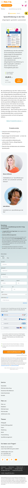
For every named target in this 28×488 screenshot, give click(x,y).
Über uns (3, 404)
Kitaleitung (3, 430)
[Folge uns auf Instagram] (7, 459)
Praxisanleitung (5, 435)
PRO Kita (3, 9)
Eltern (2, 427)
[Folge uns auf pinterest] (11, 459)
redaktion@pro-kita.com (7, 452)
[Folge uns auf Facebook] (2, 459)
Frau (8, 258)
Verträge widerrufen (5, 470)
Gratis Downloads (5, 393)
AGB (2, 468)
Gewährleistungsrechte (17, 470)
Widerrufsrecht (19, 467)
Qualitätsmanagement (6, 437)
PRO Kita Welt (4, 411)
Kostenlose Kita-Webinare (7, 390)
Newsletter (3, 386)
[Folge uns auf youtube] (16, 459)
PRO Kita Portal (4, 409)
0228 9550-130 (6, 453)
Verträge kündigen (19, 468)
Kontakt (3, 395)
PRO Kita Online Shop (6, 388)
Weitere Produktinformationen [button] (14, 121)
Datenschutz (25, 302)
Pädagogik (3, 423)
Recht (2, 432)
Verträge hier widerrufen (5, 365)
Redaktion (3, 407)
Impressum (3, 467)
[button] (26, 13)
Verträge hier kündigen (15, 365)
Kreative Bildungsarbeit (6, 425)
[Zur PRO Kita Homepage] (14, 2)
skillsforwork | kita (5, 414)
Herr (3, 258)
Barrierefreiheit (8, 468)
